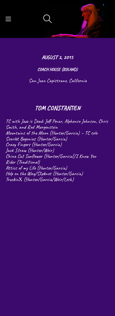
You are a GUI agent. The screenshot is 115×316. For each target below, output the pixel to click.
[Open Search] (48, 19)
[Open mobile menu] (8, 19)
